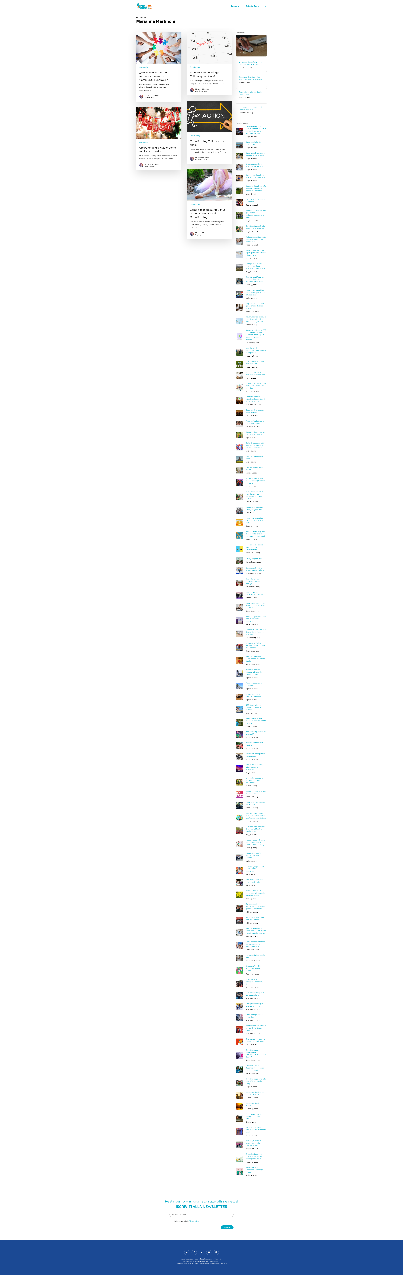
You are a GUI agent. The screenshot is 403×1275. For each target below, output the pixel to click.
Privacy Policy (194, 1221)
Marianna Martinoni (151, 96)
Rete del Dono (209, 1259)
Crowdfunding (195, 67)
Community (143, 67)
